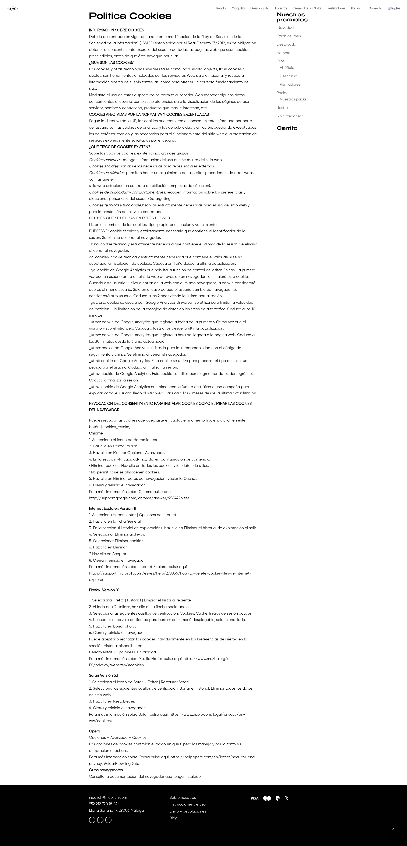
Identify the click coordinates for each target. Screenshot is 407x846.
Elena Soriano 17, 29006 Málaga (116, 811)
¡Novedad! (285, 28)
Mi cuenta (373, 8)
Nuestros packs (293, 99)
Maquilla (238, 8)
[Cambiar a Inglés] (394, 12)
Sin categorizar (290, 116)
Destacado (286, 44)
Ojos (280, 61)
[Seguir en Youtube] (108, 820)
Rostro (282, 108)
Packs (355, 8)
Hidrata (281, 8)
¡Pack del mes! (289, 36)
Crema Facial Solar (307, 8)
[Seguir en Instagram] (100, 820)
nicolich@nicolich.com (108, 798)
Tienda (220, 8)
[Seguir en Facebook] (92, 820)
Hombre (283, 53)
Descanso (288, 76)
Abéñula (287, 68)
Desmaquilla (259, 8)
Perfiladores (336, 8)
